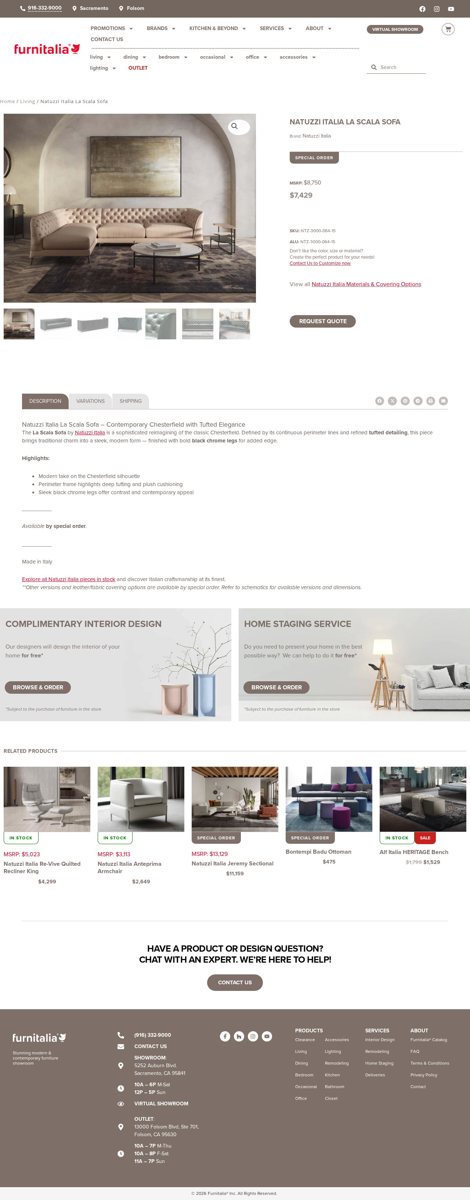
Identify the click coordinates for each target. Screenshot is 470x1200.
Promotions (108, 28)
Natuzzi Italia (317, 136)
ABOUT (419, 1031)
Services (272, 28)
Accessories (294, 57)
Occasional (212, 57)
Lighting (99, 68)
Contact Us (107, 39)
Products (309, 1031)
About (314, 28)
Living (96, 57)
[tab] (45, 401)
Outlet (138, 68)
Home (7, 101)
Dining (130, 57)
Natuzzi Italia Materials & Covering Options (366, 284)
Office (252, 57)
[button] (239, 127)
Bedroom (169, 57)
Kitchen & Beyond (213, 28)
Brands (157, 28)
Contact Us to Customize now (320, 263)
